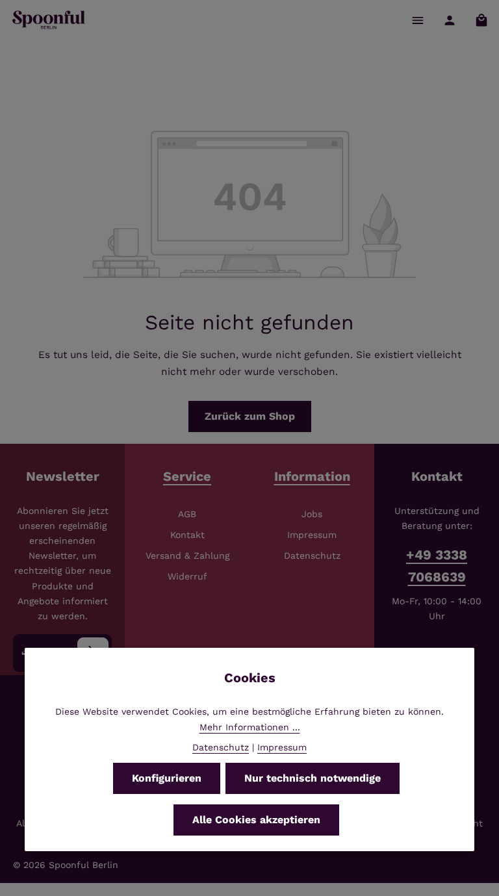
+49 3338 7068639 (436, 566)
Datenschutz (312, 555)
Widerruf (187, 576)
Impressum (312, 535)
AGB (187, 514)
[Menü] (417, 19)
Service (187, 476)
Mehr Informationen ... (249, 727)
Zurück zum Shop (250, 416)
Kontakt (187, 535)
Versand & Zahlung (187, 555)
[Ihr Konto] (449, 19)
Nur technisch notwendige (312, 778)
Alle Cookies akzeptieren (256, 819)
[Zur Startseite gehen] (49, 20)
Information (312, 476)
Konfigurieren (166, 778)
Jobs (311, 514)
